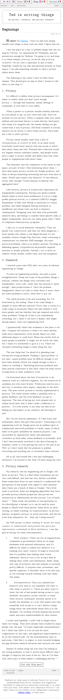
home (20, 670)
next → (58, 5)
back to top (9, 670)
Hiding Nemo (24, 692)
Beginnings (10, 30)
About (20, 1)
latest (4, 5)
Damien (24, 41)
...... (6, 1)
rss (12, 5)
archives (21, 5)
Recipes (54, 1)
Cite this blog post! (31, 665)
